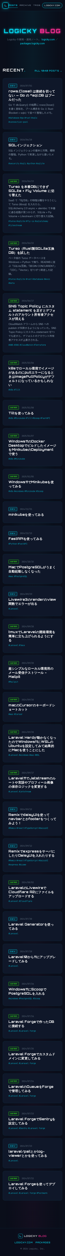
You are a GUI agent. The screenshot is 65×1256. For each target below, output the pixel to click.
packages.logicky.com (32, 43)
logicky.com (48, 39)
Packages (43, 1242)
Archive (25, 5)
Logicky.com (52, 5)
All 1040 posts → (48, 70)
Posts (13, 5)
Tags (37, 5)
